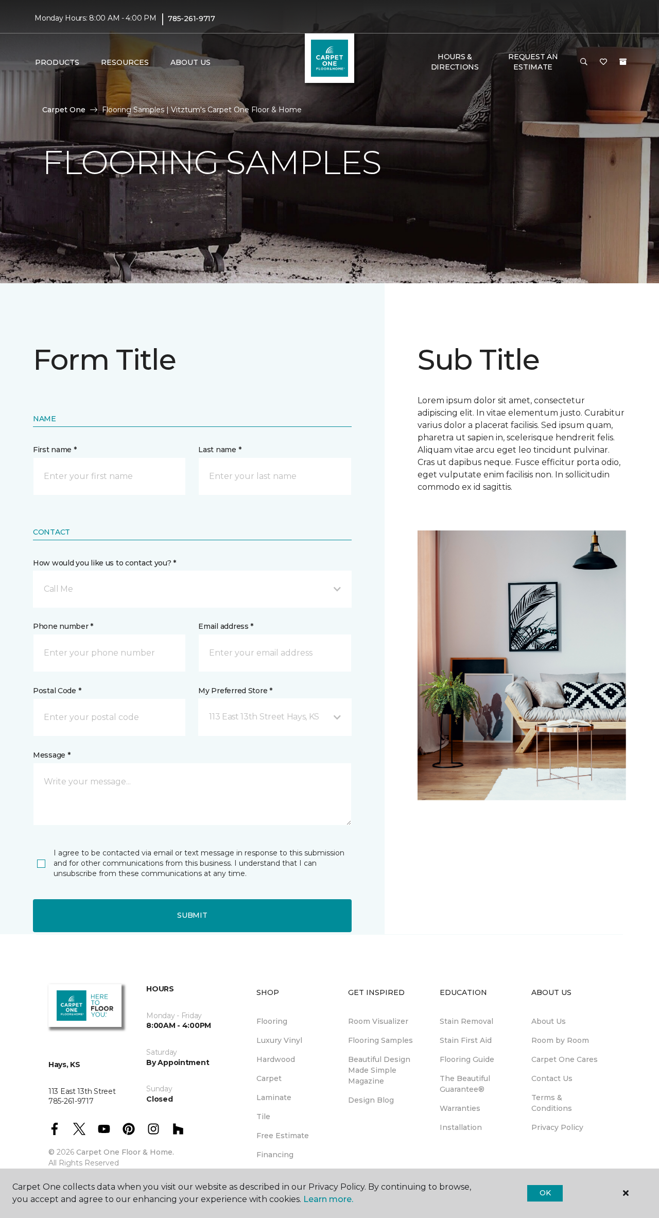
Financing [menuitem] (274, 1154)
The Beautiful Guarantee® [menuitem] (465, 1084)
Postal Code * (57, 690)
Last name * (219, 449)
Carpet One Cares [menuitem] (564, 1059)
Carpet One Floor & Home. (125, 1152)
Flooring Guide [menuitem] (467, 1059)
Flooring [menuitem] (271, 1021)
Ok (545, 1192)
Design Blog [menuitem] (371, 1100)
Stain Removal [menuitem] (466, 1021)
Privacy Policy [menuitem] (557, 1127)
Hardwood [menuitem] (275, 1059)
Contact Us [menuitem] (552, 1078)
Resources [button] (125, 62)
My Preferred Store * (235, 690)
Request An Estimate (533, 62)
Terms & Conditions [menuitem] (551, 1103)
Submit (192, 915)
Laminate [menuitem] (273, 1097)
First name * (55, 449)
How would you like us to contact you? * (104, 563)
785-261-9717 (191, 18)
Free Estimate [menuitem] (282, 1135)
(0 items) (623, 61)
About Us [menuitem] (548, 1021)
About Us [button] (190, 62)
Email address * (225, 626)
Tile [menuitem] (263, 1116)
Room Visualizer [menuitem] (378, 1021)
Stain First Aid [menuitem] (466, 1040)
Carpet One (63, 109)
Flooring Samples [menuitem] (380, 1040)
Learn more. (328, 1199)
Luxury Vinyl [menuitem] (279, 1040)
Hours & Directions (455, 62)
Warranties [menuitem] (460, 1108)
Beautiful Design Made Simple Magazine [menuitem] (379, 1070)
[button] (584, 62)
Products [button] (57, 62)
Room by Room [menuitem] (560, 1040)
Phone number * (63, 626)
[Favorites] (603, 62)
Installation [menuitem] (461, 1127)
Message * (51, 755)
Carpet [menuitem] (269, 1078)
